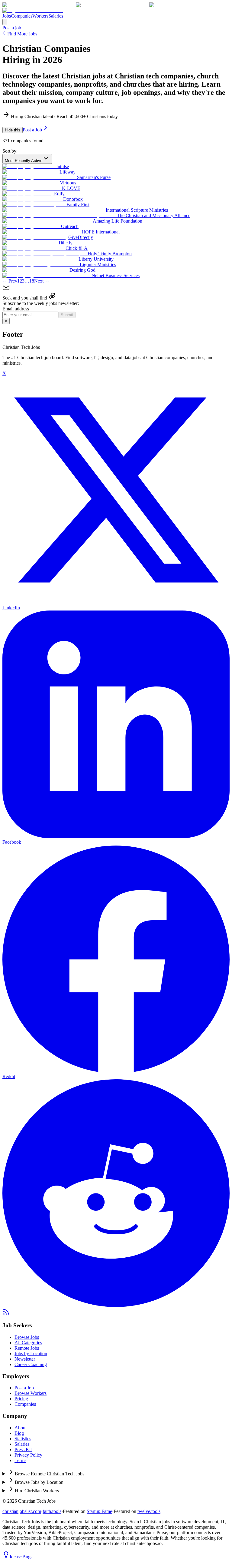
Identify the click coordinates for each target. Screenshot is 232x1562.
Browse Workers (30, 1393)
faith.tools (52, 1511)
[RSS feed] (6, 1313)
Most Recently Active (23, 160)
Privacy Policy (28, 1455)
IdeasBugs (21, 1556)
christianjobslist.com (21, 1511)
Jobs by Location (30, 1353)
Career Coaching (30, 1364)
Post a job (11, 27)
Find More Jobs (22, 33)
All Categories (28, 1342)
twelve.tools (148, 1511)
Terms (20, 1460)
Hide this (12, 130)
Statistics (22, 1438)
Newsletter (24, 1359)
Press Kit (23, 1449)
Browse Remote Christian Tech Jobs (49, 1473)
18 (31, 280)
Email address (15, 308)
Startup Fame (99, 1511)
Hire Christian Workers (37, 1490)
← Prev (9, 280)
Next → (42, 280)
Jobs (6, 15)
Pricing (21, 1398)
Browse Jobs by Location (39, 1482)
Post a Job (32, 129)
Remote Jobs (26, 1348)
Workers (40, 15)
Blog (19, 1433)
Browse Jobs (26, 1337)
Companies (21, 15)
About (20, 1427)
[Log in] (4, 22)
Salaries (55, 15)
